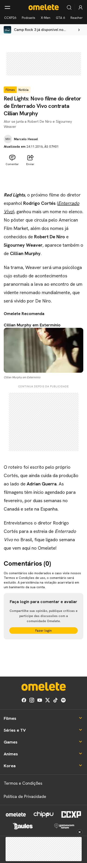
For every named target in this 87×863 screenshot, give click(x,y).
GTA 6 (60, 18)
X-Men (45, 18)
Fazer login (43, 630)
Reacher (77, 18)
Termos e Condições (23, 783)
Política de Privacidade (25, 796)
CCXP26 (10, 18)
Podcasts (28, 18)
